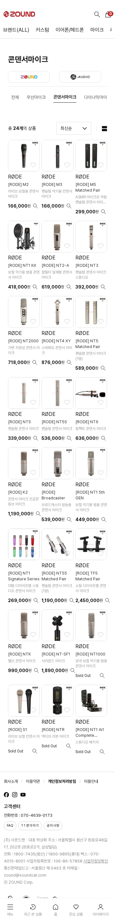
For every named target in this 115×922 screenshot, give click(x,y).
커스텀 (42, 30)
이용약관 (33, 781)
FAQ (10, 825)
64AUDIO (80, 77)
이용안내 (91, 781)
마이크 (97, 30)
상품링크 (24, 179)
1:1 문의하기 (30, 825)
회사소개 (11, 781)
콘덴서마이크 (64, 96)
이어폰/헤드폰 (70, 30)
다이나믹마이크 (97, 97)
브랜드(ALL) (16, 30)
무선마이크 (36, 97)
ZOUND (29, 77)
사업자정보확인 (95, 861)
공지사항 (53, 825)
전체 (15, 97)
